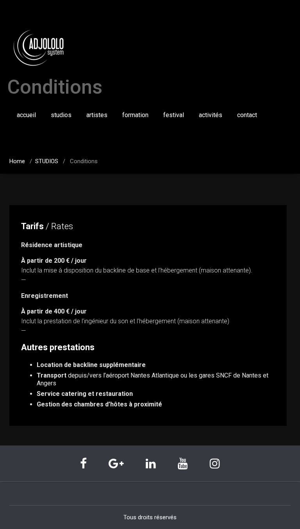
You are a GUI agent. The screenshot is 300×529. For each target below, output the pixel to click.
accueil (26, 115)
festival (173, 115)
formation (135, 115)
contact (247, 115)
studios (61, 115)
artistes (96, 115)
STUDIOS (46, 161)
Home (17, 161)
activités (210, 115)
